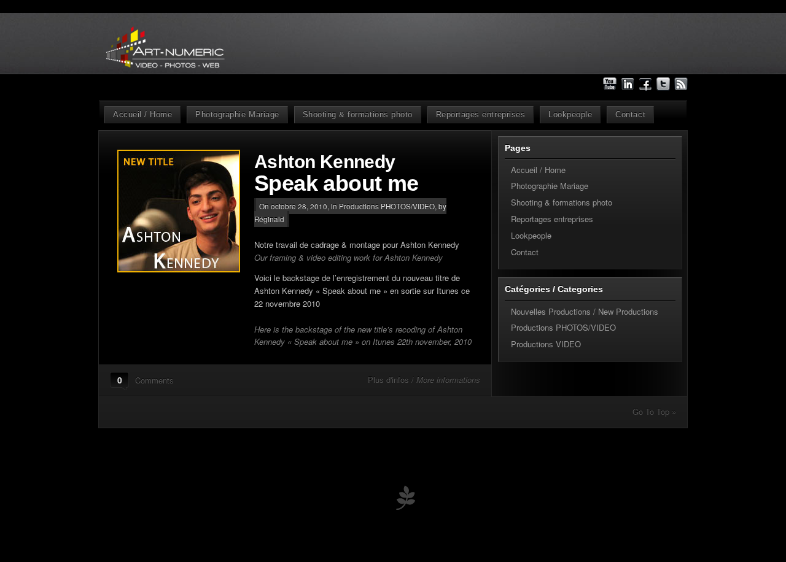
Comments (154, 380)
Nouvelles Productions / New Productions (584, 311)
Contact (630, 114)
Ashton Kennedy (336, 174)
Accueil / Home (142, 114)
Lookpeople (570, 114)
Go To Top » (654, 411)
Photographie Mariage (237, 114)
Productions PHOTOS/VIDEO (387, 206)
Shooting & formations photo (358, 114)
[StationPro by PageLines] (405, 500)
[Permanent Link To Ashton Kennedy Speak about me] (185, 211)
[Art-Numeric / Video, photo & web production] (192, 85)
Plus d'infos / (424, 379)
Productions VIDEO (546, 344)
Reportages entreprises (480, 114)
